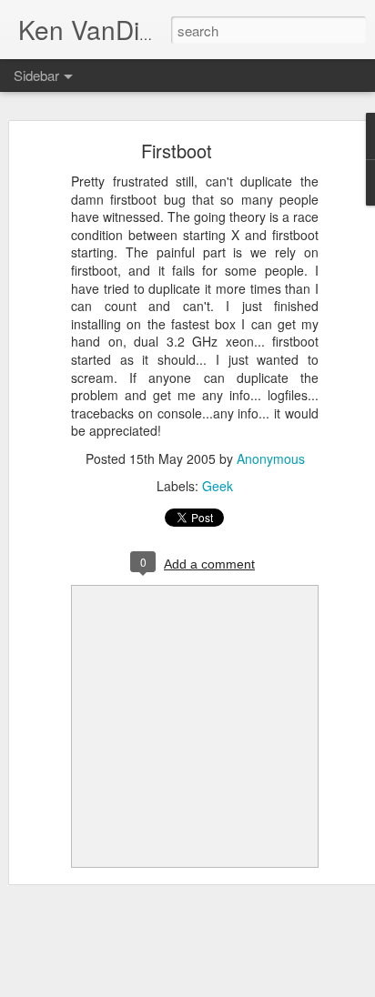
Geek (217, 486)
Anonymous (271, 458)
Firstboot (176, 150)
